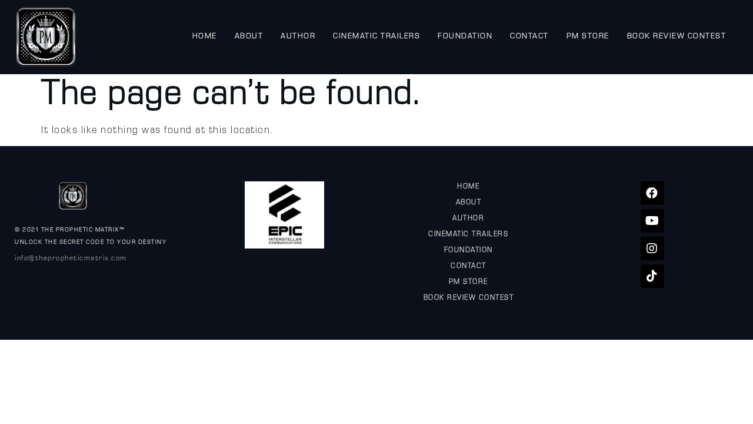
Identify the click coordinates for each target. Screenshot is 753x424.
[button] (549, 96)
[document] (376, 212)
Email (224, 186)
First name (234, 224)
